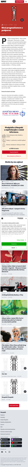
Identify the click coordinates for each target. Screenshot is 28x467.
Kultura (3, 264)
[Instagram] (9, 453)
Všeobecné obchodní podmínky (8, 429)
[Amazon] (5, 446)
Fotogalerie (4, 206)
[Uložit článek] (22, 19)
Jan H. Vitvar (4, 274)
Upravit (13, 247)
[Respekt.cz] (3, 1)
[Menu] (26, 1)
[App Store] (5, 439)
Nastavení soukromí (5, 434)
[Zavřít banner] (26, 218)
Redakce (3, 415)
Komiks (3, 372)
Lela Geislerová (5, 376)
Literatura (4, 293)
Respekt (3, 399)
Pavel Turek (4, 324)
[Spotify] (16, 446)
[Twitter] (5, 453)
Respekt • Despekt (5, 395)
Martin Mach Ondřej (12, 376)
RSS (1, 427)
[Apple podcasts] (16, 439)
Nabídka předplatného (6, 422)
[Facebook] (2, 453)
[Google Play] (5, 442)
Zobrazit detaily (20, 240)
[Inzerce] (14, 113)
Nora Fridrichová (5, 187)
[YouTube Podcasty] (16, 442)
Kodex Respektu (4, 419)
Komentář (5, 24)
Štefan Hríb (4, 33)
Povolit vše (14, 243)
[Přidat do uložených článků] (25, 178)
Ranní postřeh (6, 181)
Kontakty (3, 417)
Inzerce (2, 424)
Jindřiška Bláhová (5, 353)
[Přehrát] (22, 178)
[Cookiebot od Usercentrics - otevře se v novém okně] (17, 218)
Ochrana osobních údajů (6, 431)
